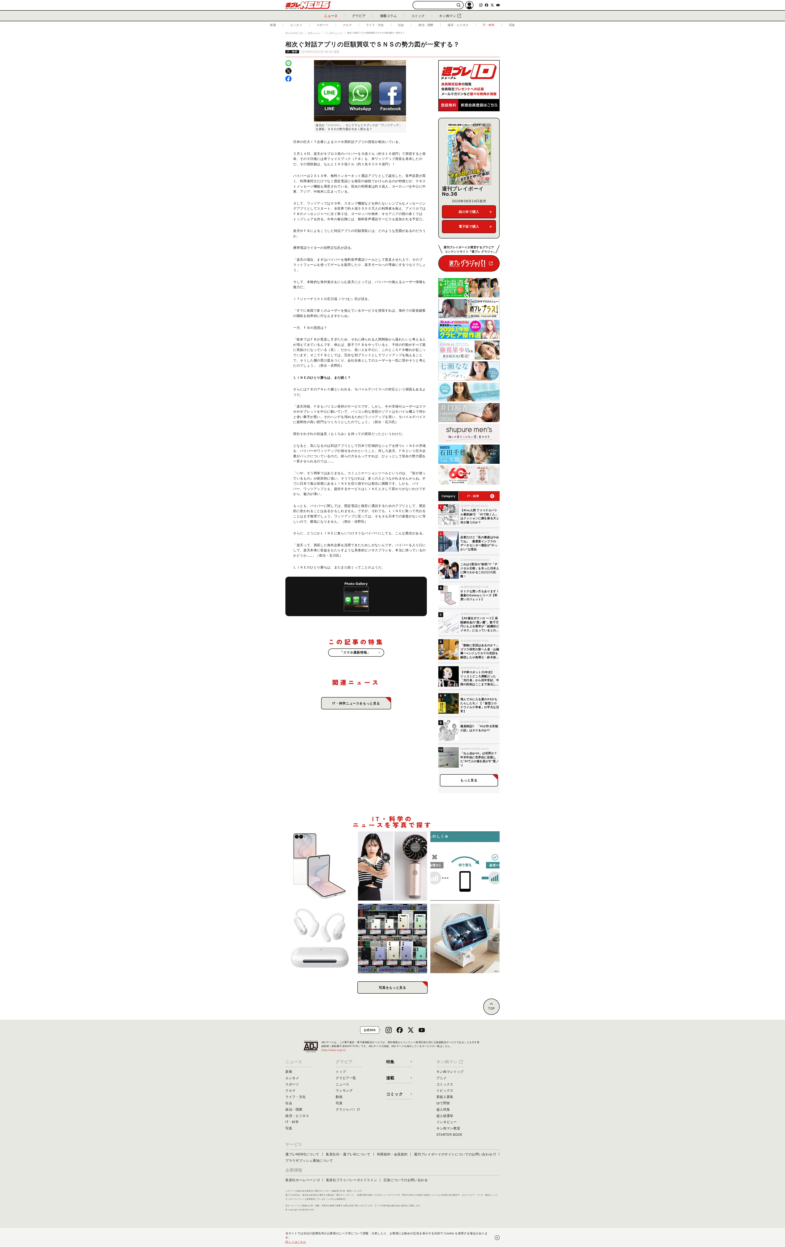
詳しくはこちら (295, 1242)
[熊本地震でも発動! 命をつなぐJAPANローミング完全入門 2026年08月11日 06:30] (465, 866)
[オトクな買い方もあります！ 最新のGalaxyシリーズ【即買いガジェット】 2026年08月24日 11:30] (320, 866)
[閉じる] (497, 1237)
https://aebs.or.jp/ (333, 1050)
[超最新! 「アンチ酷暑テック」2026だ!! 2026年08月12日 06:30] (392, 866)
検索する (459, 5)
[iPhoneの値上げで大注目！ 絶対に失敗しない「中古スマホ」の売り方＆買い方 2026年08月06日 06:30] (392, 938)
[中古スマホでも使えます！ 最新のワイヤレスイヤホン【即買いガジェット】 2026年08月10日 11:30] (320, 938)
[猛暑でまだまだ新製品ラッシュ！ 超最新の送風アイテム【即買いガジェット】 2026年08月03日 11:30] (465, 938)
